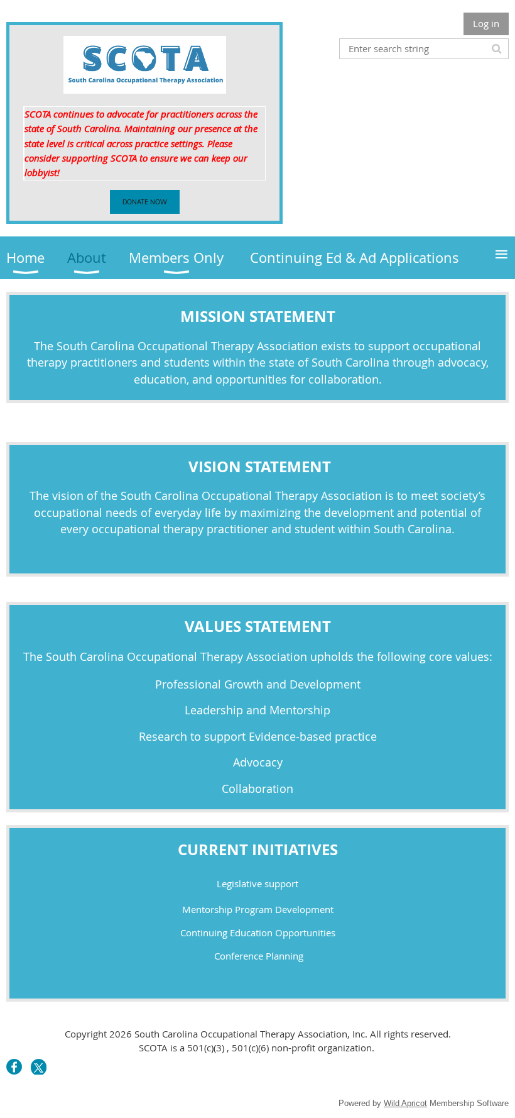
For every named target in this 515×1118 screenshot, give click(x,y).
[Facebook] (14, 1067)
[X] (38, 1067)
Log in (486, 23)
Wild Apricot (405, 1103)
